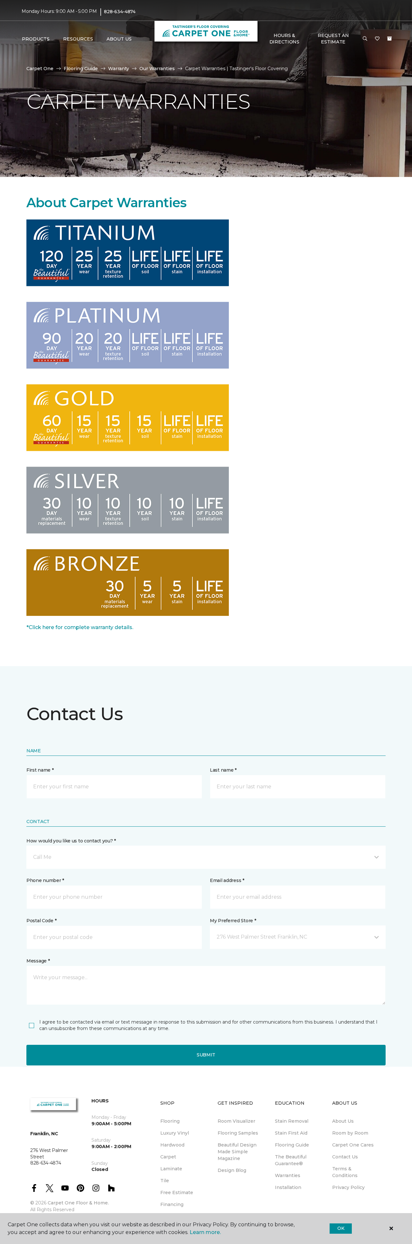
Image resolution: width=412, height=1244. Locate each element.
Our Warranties (157, 68)
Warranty (118, 68)
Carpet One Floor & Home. (78, 1203)
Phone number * (45, 880)
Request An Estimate (333, 38)
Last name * (223, 770)
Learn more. (205, 1232)
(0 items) (389, 38)
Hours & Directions (284, 38)
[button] (365, 39)
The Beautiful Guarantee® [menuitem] (290, 1160)
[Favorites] (377, 39)
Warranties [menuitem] (287, 1175)
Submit (206, 1055)
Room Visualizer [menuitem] (236, 1121)
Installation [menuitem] (288, 1187)
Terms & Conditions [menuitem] (345, 1172)
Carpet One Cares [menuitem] (353, 1145)
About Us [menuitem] (343, 1121)
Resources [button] (78, 39)
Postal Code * (41, 920)
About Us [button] (119, 39)
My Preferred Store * (233, 920)
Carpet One (39, 68)
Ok (340, 1228)
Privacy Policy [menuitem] (348, 1187)
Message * (38, 961)
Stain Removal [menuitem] (291, 1121)
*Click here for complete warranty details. (79, 627)
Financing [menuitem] (171, 1204)
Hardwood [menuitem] (172, 1145)
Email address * (227, 880)
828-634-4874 (120, 11)
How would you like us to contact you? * (71, 841)
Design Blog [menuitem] (232, 1170)
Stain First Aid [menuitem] (291, 1133)
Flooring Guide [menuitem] (292, 1145)
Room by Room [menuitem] (350, 1133)
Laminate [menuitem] (171, 1169)
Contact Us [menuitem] (345, 1157)
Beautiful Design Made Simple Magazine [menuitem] (237, 1151)
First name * (40, 770)
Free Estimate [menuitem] (176, 1192)
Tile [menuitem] (164, 1181)
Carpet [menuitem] (168, 1157)
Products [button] (36, 39)
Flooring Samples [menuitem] (238, 1133)
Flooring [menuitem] (170, 1121)
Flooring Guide (81, 68)
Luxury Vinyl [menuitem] (174, 1133)
